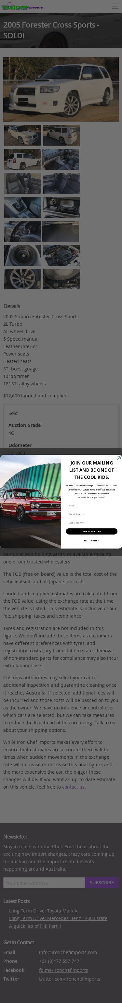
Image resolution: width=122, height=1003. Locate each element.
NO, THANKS (91, 540)
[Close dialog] (119, 458)
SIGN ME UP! (91, 531)
